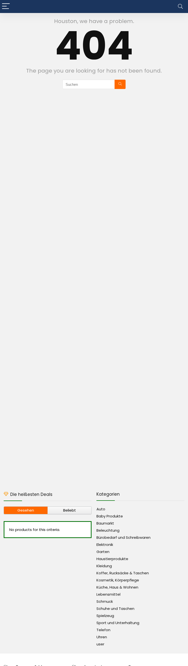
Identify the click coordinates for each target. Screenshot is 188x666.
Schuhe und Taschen (115, 608)
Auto (100, 509)
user (100, 644)
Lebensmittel (108, 594)
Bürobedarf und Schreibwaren (123, 537)
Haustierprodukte (112, 558)
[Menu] (6, 6)
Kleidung (104, 565)
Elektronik (104, 544)
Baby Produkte (109, 516)
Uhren (101, 637)
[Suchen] (120, 84)
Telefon (103, 629)
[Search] (180, 6)
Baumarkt (105, 523)
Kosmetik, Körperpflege (117, 580)
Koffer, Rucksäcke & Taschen (122, 573)
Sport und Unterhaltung (117, 622)
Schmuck (104, 601)
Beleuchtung (107, 530)
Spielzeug (105, 615)
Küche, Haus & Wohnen (117, 587)
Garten (102, 551)
